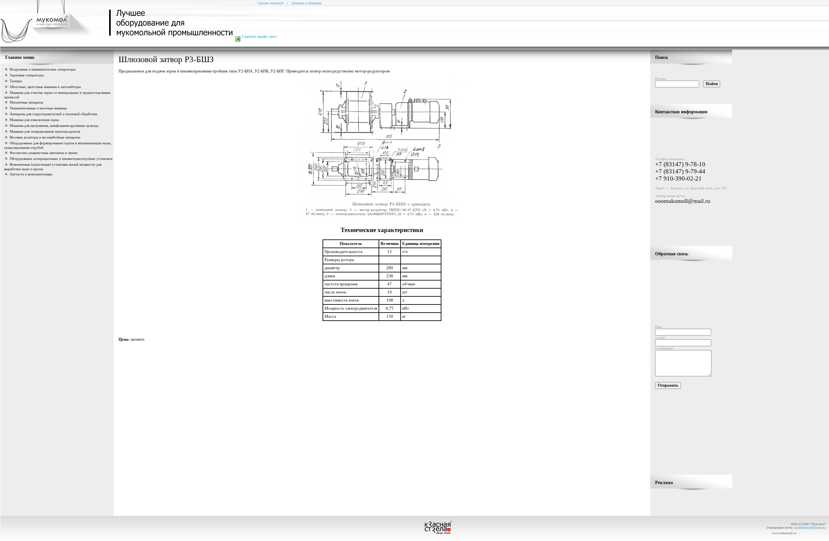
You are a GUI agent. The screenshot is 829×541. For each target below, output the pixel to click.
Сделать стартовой (270, 3)
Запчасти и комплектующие (31, 174)
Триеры (16, 81)
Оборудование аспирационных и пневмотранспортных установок (61, 158)
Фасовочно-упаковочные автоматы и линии (43, 153)
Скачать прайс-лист (259, 36)
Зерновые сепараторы (27, 75)
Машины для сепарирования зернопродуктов (45, 131)
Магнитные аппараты (26, 102)
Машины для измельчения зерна (34, 120)
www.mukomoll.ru (784, 533)
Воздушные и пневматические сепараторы (42, 69)
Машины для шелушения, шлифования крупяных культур (54, 125)
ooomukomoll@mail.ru (682, 201)
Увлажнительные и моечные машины (38, 108)
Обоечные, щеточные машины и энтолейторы (45, 87)
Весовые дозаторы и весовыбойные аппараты (45, 137)
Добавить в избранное (306, 3)
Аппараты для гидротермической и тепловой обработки (53, 114)
